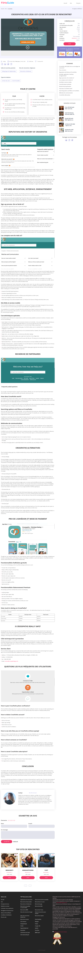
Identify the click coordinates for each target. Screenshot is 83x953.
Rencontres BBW (24, 909)
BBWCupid (37, 932)
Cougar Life (37, 926)
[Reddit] (66, 140)
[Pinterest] (11, 64)
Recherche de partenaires (65, 86)
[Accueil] (7, 3)
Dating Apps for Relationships (9, 71)
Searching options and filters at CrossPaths (69, 90)
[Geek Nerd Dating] (61, 113)
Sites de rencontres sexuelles (41, 899)
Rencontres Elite (38, 906)
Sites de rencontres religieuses (27, 68)
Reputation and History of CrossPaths (68, 72)
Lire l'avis (9, 874)
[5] (14, 820)
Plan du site (3, 917)
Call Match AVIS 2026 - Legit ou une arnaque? (70, 125)
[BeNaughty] (77, 54)
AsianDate (22, 930)
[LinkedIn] (5, 64)
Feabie (36, 923)
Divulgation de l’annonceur (7, 910)
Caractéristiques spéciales (65, 84)
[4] (13, 820)
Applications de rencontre (26, 899)
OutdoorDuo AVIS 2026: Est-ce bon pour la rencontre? (69, 131)
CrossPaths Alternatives (64, 95)
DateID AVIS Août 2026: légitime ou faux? (69, 120)
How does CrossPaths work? (65, 88)
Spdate (36, 928)
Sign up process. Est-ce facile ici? (66, 78)
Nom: (2, 823)
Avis (71, 3)
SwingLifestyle (23, 923)
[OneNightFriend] (69, 54)
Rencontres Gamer (39, 915)
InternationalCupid (24, 934)
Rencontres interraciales (26, 901)
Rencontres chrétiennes (25, 71)
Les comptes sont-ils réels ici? (66, 80)
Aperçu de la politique (6, 912)
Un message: (4, 829)
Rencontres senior (24, 919)
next (30, 885)
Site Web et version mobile (65, 82)
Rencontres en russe (39, 901)
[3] (11, 820)
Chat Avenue (23, 921)
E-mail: (30, 823)
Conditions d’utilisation (6, 915)
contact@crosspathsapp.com (11, 661)
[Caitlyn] (9, 798)
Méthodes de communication (66, 93)
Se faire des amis (6, 80)
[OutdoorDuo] (61, 130)
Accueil (65, 3)
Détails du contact (5, 906)
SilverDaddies (38, 919)
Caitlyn (20, 793)
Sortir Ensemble (16, 80)
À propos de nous (5, 904)
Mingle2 (37, 921)
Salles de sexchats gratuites (8, 68)
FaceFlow (37, 930)
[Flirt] (62, 54)
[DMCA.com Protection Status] (60, 932)
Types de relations (6, 77)
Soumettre (6, 841)
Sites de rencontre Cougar (26, 912)
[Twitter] (8, 64)
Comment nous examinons (7, 908)
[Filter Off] (61, 108)
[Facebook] (2, 64)
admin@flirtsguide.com (61, 902)
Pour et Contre (62, 70)
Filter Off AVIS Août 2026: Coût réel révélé (69, 109)
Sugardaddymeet (24, 928)
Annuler (15, 841)
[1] (8, 820)
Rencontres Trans (39, 909)
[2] (10, 820)
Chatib (21, 926)
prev (25, 885)
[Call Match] (61, 125)
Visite (69, 44)
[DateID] (61, 119)
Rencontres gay (38, 904)
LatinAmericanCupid (25, 932)
